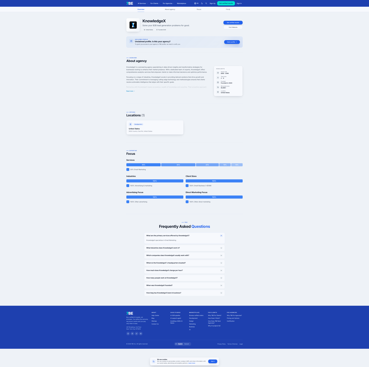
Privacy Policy (221, 344)
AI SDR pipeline (175, 315)
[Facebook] (128, 333)
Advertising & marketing (143, 186)
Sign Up (212, 3)
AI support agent (175, 318)
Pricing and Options (233, 318)
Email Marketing (140, 169)
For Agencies (167, 3)
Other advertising (141, 202)
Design (191, 321)
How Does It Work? (214, 318)
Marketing (192, 324)
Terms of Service (232, 344)
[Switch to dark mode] (202, 3)
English (180, 344)
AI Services (142, 3)
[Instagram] (132, 333)
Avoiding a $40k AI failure (176, 322)
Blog (153, 318)
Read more (129, 91)
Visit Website (233, 27)
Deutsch (186, 344)
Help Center (155, 315)
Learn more (191, 363)
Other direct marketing (202, 202)
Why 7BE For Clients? (214, 315)
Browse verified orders (196, 315)
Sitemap (154, 321)
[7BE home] (129, 313)
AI (190, 329)
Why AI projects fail (214, 326)
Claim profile (231, 42)
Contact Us (155, 324)
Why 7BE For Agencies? (234, 315)
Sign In (239, 3)
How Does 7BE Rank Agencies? (214, 322)
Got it (212, 361)
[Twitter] (136, 333)
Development (193, 318)
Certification (230, 321)
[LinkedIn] (141, 333)
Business (192, 327)
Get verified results (226, 3)
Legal (241, 344)
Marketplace (181, 3)
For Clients (154, 3)
